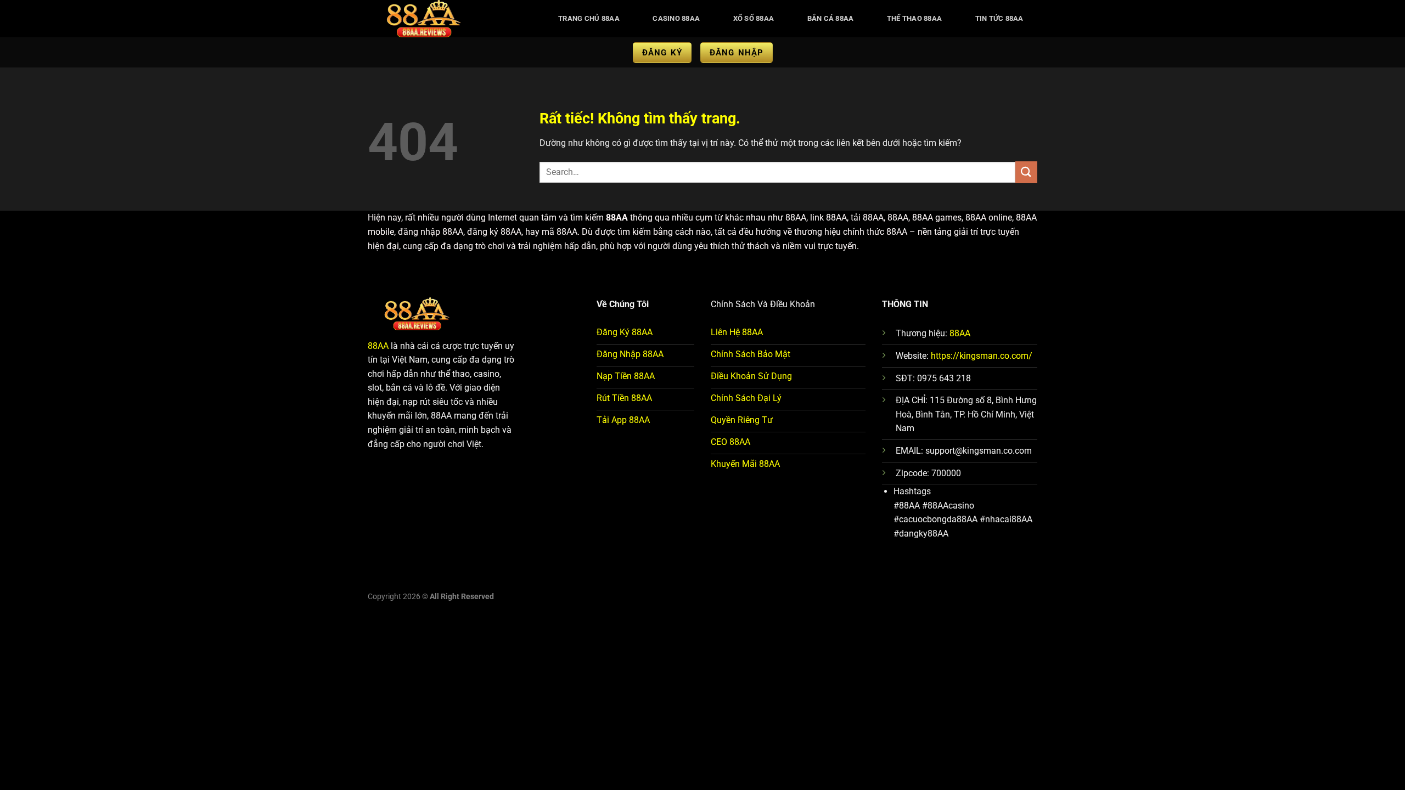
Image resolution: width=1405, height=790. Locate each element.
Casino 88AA (676, 18)
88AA (378, 346)
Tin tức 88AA (999, 18)
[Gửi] (1026, 172)
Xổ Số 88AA (753, 18)
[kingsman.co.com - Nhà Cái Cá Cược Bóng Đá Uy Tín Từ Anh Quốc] (448, 18)
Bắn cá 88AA (830, 18)
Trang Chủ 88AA (589, 18)
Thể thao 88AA (914, 18)
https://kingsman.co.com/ (981, 356)
